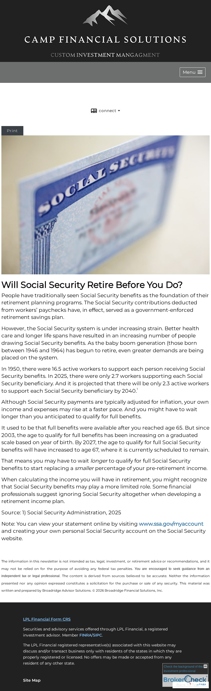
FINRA (85, 635)
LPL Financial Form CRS (47, 619)
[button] (193, 72)
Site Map (32, 680)
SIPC (97, 635)
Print (12, 130)
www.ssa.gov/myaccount (171, 524)
